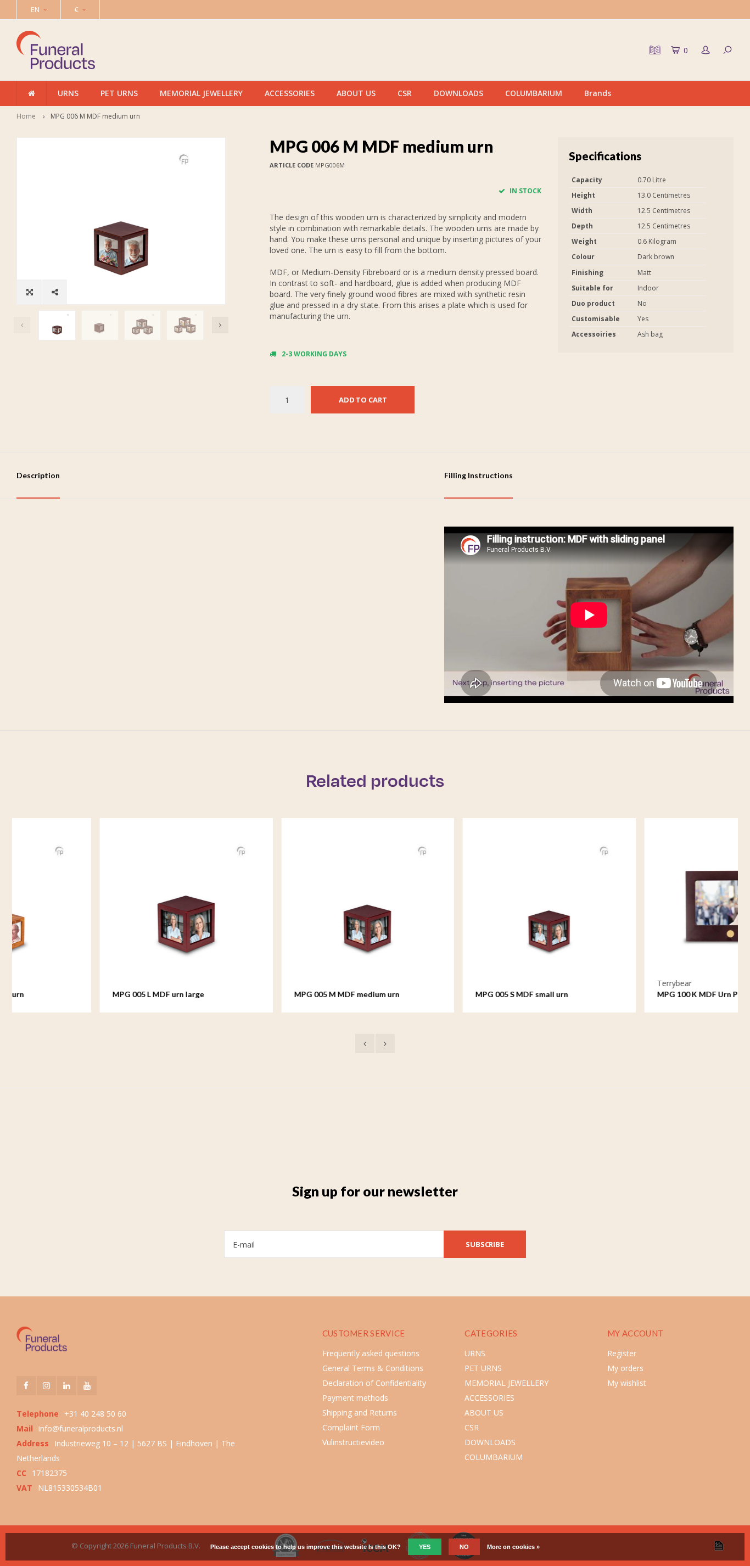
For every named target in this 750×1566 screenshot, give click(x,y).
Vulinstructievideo (353, 1442)
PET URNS (119, 93)
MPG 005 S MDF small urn (438, 994)
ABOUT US (356, 93)
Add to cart (363, 400)
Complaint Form (351, 1427)
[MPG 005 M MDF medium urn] (285, 904)
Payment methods (355, 1397)
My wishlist (626, 1383)
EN (35, 9)
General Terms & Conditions (372, 1368)
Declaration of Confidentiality (374, 1383)
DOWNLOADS (458, 93)
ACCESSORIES (290, 93)
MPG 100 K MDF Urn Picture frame (636, 994)
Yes (424, 1546)
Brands (597, 93)
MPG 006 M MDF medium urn (95, 116)
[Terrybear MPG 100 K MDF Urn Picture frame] (647, 904)
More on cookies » (513, 1546)
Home (26, 116)
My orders (625, 1368)
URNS (68, 93)
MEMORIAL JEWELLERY (201, 93)
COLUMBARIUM (533, 93)
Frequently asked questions (370, 1353)
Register (621, 1353)
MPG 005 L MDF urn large (75, 994)
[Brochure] (653, 50)
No (464, 1546)
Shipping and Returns (359, 1412)
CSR (405, 93)
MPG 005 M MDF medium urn (263, 994)
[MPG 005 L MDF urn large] (103, 904)
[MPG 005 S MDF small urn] (466, 904)
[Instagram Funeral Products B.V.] (46, 1385)
